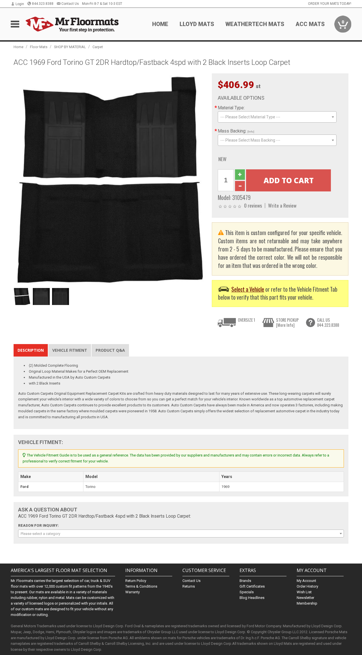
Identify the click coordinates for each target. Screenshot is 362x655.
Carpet (97, 47)
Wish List (304, 592)
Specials (247, 592)
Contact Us (70, 4)
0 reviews (253, 205)
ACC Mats (310, 24)
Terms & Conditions (141, 586)
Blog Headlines (252, 598)
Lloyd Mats (197, 24)
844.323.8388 (42, 4)
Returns (188, 586)
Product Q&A (110, 350)
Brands (245, 581)
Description (31, 350)
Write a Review (282, 205)
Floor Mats (39, 47)
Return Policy (135, 581)
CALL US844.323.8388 (328, 322)
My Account (306, 581)
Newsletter (305, 598)
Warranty (132, 592)
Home (160, 24)
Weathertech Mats (254, 24)
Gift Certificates (252, 586)
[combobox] (277, 117)
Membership (307, 603)
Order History (307, 586)
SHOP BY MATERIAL (70, 47)
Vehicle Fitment (69, 350)
